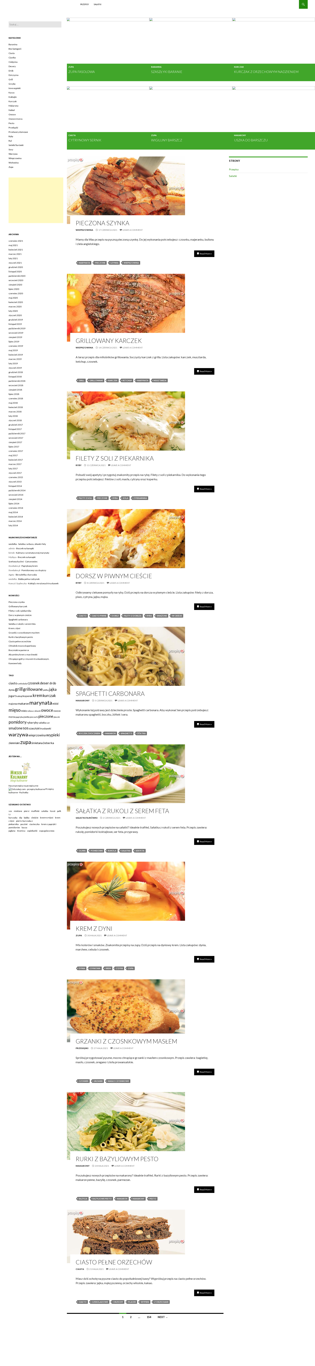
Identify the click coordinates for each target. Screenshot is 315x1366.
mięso (15, 710)
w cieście (177, 616)
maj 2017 (13, 455)
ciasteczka (34, 824)
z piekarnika (140, 498)
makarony (138, 1198)
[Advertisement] (36, 200)
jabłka (46, 690)
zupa (130, 968)
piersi (26, 811)
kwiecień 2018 (16, 407)
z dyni (119, 968)
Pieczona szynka (102, 223)
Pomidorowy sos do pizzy (34, 570)
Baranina (156, 67)
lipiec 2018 (14, 394)
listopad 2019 (15, 324)
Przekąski (82, 1048)
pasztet (24, 824)
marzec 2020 (15, 306)
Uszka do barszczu (251, 140)
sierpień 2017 (15, 442)
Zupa (71, 67)
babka (26, 817)
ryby (35, 722)
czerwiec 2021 (16, 240)
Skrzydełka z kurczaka (26, 574)
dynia (82, 968)
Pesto (11, 123)
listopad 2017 (15, 429)
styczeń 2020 (15, 315)
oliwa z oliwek (34, 711)
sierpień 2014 (15, 499)
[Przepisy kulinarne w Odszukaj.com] (27, 789)
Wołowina (14, 162)
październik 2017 (17, 433)
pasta (26, 716)
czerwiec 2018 (16, 398)
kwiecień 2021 (16, 249)
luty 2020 (13, 311)
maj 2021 (13, 245)
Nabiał (12, 110)
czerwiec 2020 (16, 293)
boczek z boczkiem (89, 733)
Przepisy (84, 4)
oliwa (82, 850)
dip (20, 817)
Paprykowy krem (30, 566)
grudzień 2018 (16, 372)
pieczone (100, 263)
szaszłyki (34, 728)
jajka (53, 689)
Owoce (12, 114)
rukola (112, 850)
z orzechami (161, 1302)
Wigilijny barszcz (166, 140)
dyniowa (95, 968)
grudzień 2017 (16, 424)
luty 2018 (13, 416)
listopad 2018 (15, 376)
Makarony (240, 135)
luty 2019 (13, 363)
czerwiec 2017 (16, 451)
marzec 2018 (15, 411)
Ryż (10, 140)
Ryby (78, 465)
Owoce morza (15, 118)
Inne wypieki (15, 88)
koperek (27, 696)
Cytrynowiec (31, 561)
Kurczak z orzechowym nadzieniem (266, 72)
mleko (24, 710)
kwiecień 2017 (16, 459)
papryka (19, 717)
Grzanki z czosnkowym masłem (126, 1041)
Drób (11, 70)
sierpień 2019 (15, 337)
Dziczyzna (13, 75)
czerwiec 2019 (16, 346)
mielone (18, 811)
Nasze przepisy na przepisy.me (23, 785)
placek (132, 1302)
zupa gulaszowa (46, 830)
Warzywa (13, 153)
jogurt (12, 696)
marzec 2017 (15, 464)
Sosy (11, 149)
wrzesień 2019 (16, 332)
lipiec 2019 (14, 341)
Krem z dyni (94, 928)
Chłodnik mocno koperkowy (22, 645)
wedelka (13, 544)
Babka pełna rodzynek (29, 579)
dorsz (115, 616)
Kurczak (239, 67)
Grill (11, 79)
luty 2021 (13, 258)
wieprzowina (131, 263)
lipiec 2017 (14, 446)
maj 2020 (13, 297)
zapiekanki (32, 830)
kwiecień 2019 (16, 354)
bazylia (83, 1198)
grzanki (98, 1081)
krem (108, 968)
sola (125, 498)
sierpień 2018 (15, 389)
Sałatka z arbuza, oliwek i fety (32, 544)
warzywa (18, 734)
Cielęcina (13, 62)
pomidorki (97, 850)
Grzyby (12, 83)
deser (44, 683)
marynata (84, 263)
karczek (112, 380)
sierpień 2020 (15, 284)
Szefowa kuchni (16, 561)
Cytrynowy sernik (84, 140)
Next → (163, 1317)
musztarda (159, 380)
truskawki (45, 728)
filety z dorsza (132, 616)
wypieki (145, 1302)
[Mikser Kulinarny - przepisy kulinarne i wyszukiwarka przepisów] (20, 772)
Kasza (11, 92)
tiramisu (21, 830)
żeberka (48, 743)
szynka (114, 263)
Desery (12, 66)
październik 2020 (17, 276)
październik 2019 (17, 328)
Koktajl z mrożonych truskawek (43, 583)
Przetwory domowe (18, 132)
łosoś (52, 811)
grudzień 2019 (16, 319)
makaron (110, 733)
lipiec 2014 (14, 503)
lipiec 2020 (14, 289)
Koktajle (13, 97)
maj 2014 (13, 512)
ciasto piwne (99, 616)
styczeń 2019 (15, 367)
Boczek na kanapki (25, 548)
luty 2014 (13, 525)
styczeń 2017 (15, 473)
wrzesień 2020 (16, 280)
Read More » (206, 253)
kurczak (49, 695)
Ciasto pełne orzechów (114, 1262)
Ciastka (12, 57)
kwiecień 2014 (16, 516)
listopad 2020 (15, 271)
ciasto (83, 616)
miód (55, 703)
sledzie (34, 817)
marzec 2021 (15, 254)
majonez (13, 703)
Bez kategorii (15, 48)
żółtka (141, 733)
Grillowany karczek (109, 340)
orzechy (118, 1302)
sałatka (126, 850)
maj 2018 (13, 402)
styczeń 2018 (15, 420)
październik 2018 (17, 381)
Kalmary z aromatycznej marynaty (32, 552)
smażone (162, 616)
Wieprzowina (84, 230)
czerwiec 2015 (16, 477)
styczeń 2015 (15, 481)
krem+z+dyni (46, 817)
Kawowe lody (15, 663)
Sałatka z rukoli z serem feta (122, 810)
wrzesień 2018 (16, 385)
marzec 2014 (15, 521)
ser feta (140, 850)
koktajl (19, 696)
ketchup (127, 380)
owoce (47, 710)
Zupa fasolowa (81, 72)
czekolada (22, 683)
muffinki (35, 811)
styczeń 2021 (15, 262)
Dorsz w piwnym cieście (114, 575)
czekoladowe (100, 1302)
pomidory (17, 722)
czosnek (83, 1081)
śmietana (37, 743)
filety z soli (85, 498)
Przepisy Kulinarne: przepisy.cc (41, 4)
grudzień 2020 (16, 267)
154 (149, 1317)
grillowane (96, 380)
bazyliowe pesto (102, 1198)
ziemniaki (14, 743)
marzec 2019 (15, 359)
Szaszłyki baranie (166, 72)
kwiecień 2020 (16, 302)
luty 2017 (13, 468)
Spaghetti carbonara (110, 693)
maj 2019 (13, 350)
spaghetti (126, 733)
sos (25, 728)
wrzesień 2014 (16, 494)
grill (81, 380)
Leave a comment (133, 230)
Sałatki (97, 4)
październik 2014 (17, 490)
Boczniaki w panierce (19, 650)
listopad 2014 (15, 486)
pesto (152, 1198)
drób (52, 683)
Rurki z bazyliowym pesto (117, 1158)
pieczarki (34, 717)
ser (48, 723)
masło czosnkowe (118, 1081)
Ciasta (72, 135)
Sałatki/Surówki (87, 817)
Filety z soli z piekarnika (115, 458)
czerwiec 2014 (16, 508)
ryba (115, 498)
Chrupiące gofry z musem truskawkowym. (29, 659)
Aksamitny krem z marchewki (23, 654)
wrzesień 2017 (16, 437)
